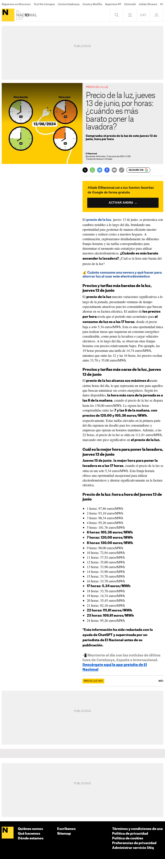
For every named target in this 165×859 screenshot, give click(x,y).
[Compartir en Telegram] (99, 170)
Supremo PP (113, 4)
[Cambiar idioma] (143, 15)
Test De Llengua (44, 4)
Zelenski (130, 4)
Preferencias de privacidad (134, 843)
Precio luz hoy (93, 681)
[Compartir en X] (85, 170)
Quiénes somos (30, 829)
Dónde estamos (30, 838)
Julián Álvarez (148, 4)
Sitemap (64, 833)
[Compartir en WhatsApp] (92, 170)
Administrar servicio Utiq (133, 848)
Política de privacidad (130, 833)
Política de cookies (127, 838)
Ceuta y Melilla (92, 4)
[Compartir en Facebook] (107, 170)
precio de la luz (98, 219)
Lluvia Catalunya (68, 4)
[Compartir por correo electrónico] (114, 170)
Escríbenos (66, 829)
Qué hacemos (29, 833)
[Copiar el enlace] (121, 170)
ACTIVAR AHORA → (123, 202)
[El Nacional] (8, 15)
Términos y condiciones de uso (137, 829)
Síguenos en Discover (16, 4)
